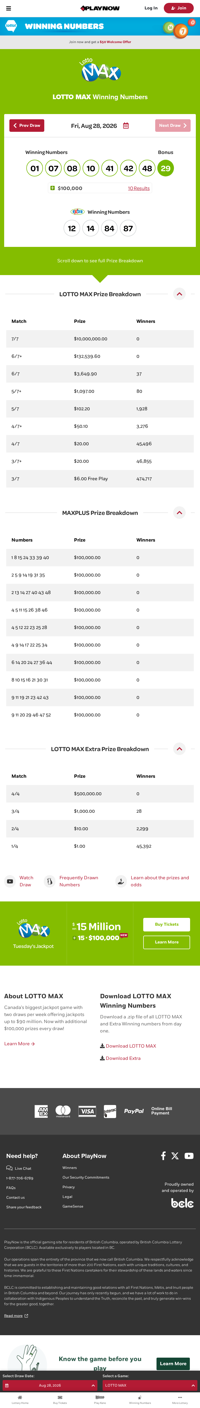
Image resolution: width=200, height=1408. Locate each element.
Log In (151, 8)
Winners (70, 1168)
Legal (67, 1197)
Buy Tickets (167, 924)
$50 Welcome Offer (115, 42)
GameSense (73, 1206)
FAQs (11, 1188)
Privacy (69, 1187)
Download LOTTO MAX (130, 1046)
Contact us (15, 1197)
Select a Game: (116, 1376)
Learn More (167, 942)
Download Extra (123, 1058)
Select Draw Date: (19, 1376)
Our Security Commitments (86, 1177)
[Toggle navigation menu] (8, 8)
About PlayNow (84, 1156)
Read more (13, 1316)
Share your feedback (23, 1207)
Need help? (22, 1156)
